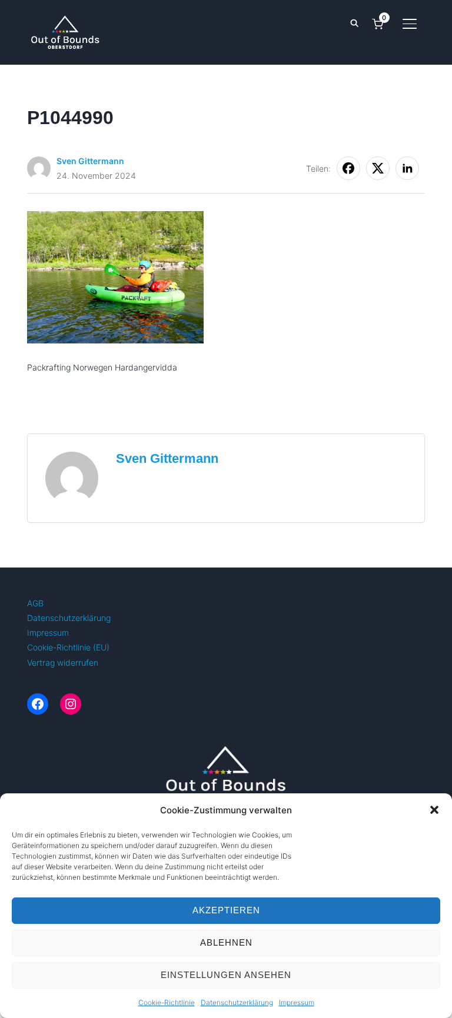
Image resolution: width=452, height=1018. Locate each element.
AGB (35, 603)
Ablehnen (226, 942)
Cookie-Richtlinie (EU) (68, 647)
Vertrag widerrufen (62, 662)
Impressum (296, 1002)
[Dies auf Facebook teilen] (348, 168)
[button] (434, 810)
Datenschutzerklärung (237, 1002)
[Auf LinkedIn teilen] (407, 168)
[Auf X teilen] (378, 168)
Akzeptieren (226, 910)
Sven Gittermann (90, 161)
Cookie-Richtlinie (166, 1002)
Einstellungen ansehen (226, 975)
